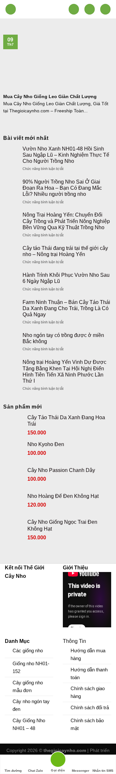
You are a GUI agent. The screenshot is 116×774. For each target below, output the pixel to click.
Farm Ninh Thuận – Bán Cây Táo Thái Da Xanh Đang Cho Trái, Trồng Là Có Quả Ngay (66, 308)
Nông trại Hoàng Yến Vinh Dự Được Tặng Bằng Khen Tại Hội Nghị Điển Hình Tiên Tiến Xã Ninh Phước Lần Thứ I (64, 371)
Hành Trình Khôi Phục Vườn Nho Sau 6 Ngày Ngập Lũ (66, 278)
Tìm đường (13, 770)
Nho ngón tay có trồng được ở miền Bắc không (63, 338)
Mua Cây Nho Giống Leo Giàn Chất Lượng (50, 96)
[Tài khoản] (89, 9)
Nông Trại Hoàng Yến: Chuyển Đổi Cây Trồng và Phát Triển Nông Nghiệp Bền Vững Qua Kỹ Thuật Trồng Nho (66, 221)
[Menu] (10, 9)
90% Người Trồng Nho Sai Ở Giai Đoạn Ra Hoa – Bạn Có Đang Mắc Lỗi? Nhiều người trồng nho (62, 188)
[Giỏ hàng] (105, 9)
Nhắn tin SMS (102, 770)
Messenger (80, 770)
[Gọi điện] (58, 761)
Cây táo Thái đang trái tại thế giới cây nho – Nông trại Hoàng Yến (65, 251)
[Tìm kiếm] (74, 9)
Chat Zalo (35, 770)
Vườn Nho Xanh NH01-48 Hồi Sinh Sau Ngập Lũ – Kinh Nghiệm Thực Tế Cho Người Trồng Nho (66, 155)
